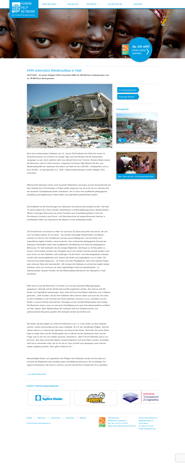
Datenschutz (55, 418)
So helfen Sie (115, 4)
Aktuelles (72, 4)
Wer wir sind (49, 4)
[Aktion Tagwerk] (95, 398)
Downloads (70, 418)
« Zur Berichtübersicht (36, 374)
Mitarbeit (83, 418)
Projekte (91, 4)
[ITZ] (142, 397)
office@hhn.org (149, 429)
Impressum (41, 418)
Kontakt (138, 4)
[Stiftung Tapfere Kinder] (49, 398)
